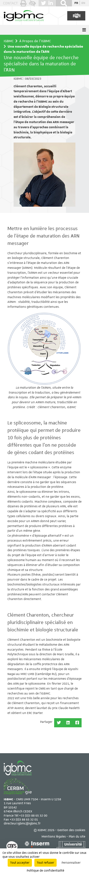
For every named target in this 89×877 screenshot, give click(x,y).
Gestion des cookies (71, 830)
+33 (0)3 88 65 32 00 (33, 816)
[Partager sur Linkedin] (67, 722)
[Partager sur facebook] (77, 722)
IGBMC (9, 41)
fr (76, 3)
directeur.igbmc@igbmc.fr (22, 823)
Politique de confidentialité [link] (45, 871)
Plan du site (77, 837)
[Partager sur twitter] (58, 722)
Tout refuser (45, 863)
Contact (10, 3)
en (83, 3)
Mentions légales (54, 837)
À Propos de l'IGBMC (35, 41)
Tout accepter (19, 863)
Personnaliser (71, 863)
